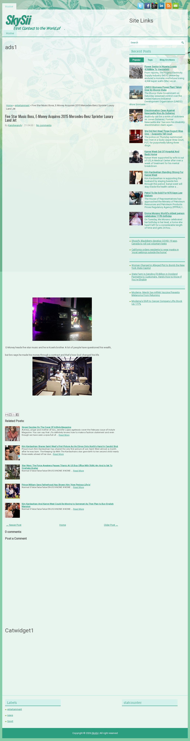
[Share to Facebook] (17, 415)
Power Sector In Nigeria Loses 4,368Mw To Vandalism (161, 68)
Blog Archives (167, 60)
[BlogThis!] (10, 415)
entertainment (22, 105)
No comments (43, 125)
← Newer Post (13, 525)
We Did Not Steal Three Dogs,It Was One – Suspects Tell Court (164, 132)
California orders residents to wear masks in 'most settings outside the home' (155, 251)
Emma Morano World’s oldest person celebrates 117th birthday (164, 214)
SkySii (17, 19)
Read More (64, 435)
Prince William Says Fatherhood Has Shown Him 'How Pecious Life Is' (56, 484)
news (10, 715)
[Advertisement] (62, 77)
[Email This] (7, 415)
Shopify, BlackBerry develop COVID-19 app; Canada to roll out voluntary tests (155, 242)
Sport (10, 721)
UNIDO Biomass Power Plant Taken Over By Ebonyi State (163, 88)
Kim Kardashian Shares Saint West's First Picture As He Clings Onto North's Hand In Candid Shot (70, 446)
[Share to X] (14, 415)
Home (9, 6)
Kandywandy (15, 125)
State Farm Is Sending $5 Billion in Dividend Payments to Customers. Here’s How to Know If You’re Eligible (157, 277)
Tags (150, 60)
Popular (136, 60)
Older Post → (111, 525)
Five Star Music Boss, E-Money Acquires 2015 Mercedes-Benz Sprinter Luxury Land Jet (59, 118)
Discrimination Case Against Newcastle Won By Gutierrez (160, 112)
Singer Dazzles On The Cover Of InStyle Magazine (46, 427)
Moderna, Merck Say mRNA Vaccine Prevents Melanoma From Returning (156, 294)
